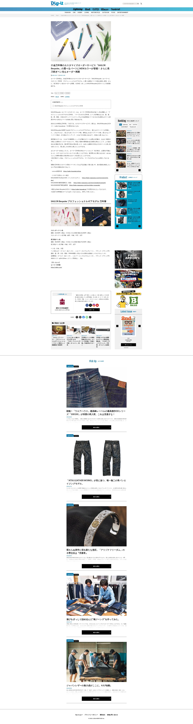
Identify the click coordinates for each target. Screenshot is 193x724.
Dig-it (57, 15)
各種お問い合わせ (112, 715)
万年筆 (68, 93)
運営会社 (102, 715)
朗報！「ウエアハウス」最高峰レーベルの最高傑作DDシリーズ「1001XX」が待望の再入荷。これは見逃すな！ (95, 412)
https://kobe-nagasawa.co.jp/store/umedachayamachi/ (90, 183)
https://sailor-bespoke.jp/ (79, 189)
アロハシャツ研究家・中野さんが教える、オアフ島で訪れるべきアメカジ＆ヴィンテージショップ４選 (133, 149)
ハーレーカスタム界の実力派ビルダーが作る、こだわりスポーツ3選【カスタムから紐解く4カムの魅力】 (133, 142)
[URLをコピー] (90, 317)
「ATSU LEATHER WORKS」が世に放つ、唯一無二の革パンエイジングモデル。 (96, 482)
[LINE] (87, 317)
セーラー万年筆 (59, 93)
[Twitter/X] (77, 317)
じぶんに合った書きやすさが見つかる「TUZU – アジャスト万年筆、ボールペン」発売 (73, 341)
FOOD (113, 12)
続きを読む (96, 427)
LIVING (87, 12)
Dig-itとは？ (79, 715)
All (120, 124)
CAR (74, 12)
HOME (52, 15)
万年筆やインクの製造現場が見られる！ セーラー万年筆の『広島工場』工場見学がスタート (88, 341)
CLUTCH (135, 124)
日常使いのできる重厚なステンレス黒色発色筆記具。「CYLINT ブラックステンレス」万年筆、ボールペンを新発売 (103, 342)
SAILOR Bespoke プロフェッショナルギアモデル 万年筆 (68, 106)
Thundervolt (133, 126)
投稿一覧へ (92, 309)
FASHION (67, 12)
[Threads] (80, 317)
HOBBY (80, 12)
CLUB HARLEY (124, 126)
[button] (117, 170)
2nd (130, 124)
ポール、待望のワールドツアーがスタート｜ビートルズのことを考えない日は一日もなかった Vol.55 (133, 165)
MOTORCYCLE (95, 12)
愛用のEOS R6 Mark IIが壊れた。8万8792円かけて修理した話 (133, 157)
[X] (141, 3)
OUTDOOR (105, 12)
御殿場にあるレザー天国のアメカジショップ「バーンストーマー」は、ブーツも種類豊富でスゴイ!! (133, 134)
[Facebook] (83, 317)
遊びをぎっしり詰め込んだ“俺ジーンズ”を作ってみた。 (93, 619)
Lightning (125, 124)
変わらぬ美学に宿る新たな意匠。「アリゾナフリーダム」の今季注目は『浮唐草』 (95, 551)
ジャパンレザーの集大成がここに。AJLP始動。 (89, 685)
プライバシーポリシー (91, 715)
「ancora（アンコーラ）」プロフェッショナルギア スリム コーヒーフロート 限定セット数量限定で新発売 (58, 341)
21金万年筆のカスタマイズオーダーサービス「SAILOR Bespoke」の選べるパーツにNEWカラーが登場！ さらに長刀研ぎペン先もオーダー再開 (92, 15)
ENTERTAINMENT (122, 12)
